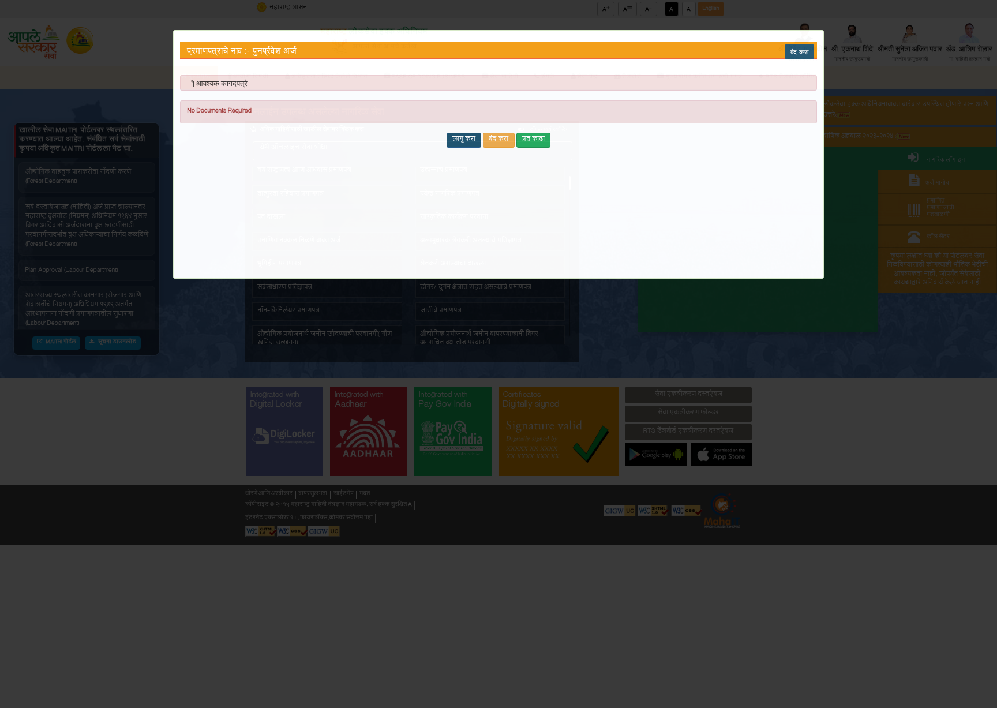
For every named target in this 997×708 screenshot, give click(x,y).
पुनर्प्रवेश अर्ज (275, 50)
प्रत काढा (533, 140)
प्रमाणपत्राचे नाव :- (218, 50)
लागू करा (463, 140)
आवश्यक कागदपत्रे (222, 83)
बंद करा (799, 51)
